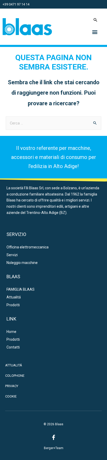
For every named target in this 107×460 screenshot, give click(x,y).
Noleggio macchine (22, 263)
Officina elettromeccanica (27, 247)
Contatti (13, 347)
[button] (95, 31)
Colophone (14, 376)
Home (11, 332)
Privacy (11, 386)
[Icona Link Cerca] (95, 19)
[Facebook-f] (53, 437)
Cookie (11, 396)
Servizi (12, 255)
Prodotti (13, 305)
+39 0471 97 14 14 (16, 4)
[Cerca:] (53, 123)
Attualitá (13, 297)
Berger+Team (53, 448)
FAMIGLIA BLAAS (20, 289)
